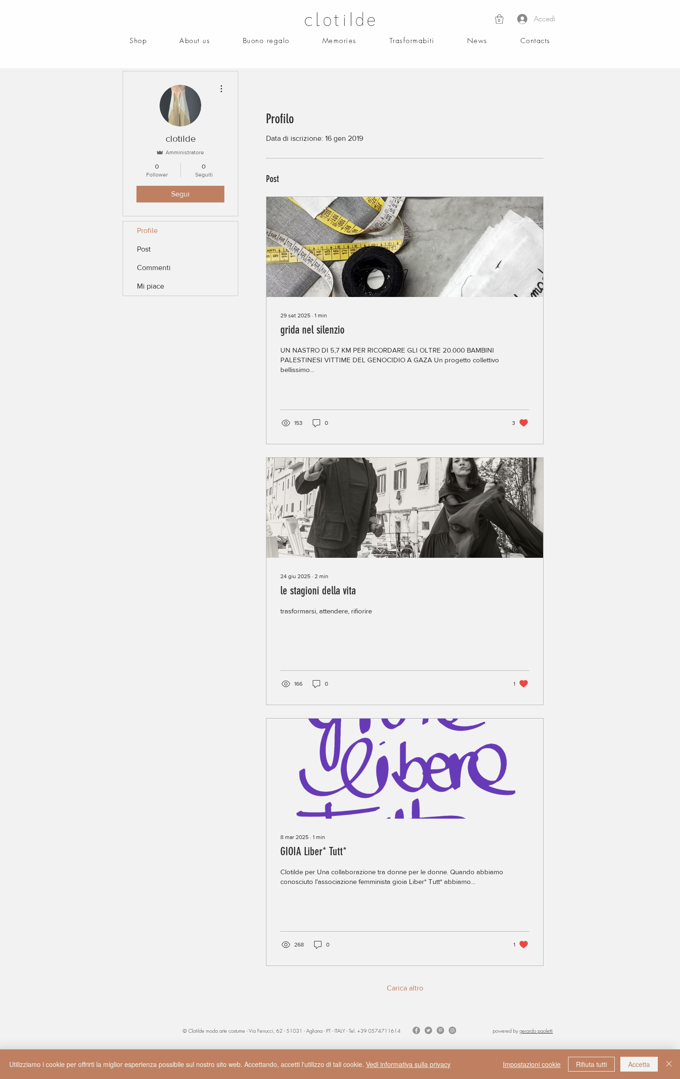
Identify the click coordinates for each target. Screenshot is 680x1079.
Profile (147, 230)
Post (144, 249)
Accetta (639, 1064)
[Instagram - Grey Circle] (452, 1030)
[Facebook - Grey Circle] (416, 1030)
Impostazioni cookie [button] (532, 1064)
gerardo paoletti (536, 1030)
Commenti (154, 267)
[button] (499, 19)
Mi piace (150, 286)
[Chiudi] (668, 1064)
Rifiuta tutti (591, 1064)
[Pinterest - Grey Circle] (440, 1030)
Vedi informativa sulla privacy (408, 1064)
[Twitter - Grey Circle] (428, 1030)
